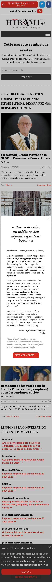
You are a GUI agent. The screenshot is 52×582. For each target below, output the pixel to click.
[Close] (48, 219)
